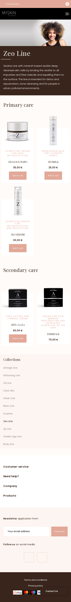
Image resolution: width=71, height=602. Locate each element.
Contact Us (52, 591)
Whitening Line (11, 375)
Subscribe (59, 531)
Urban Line (9, 398)
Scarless (8, 413)
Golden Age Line (12, 436)
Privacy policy (35, 585)
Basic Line (8, 406)
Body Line (8, 444)
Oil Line (7, 383)
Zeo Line (8, 421)
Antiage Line (10, 367)
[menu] (66, 14)
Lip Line (7, 429)
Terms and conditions (35, 579)
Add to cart (17, 175)
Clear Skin (9, 390)
